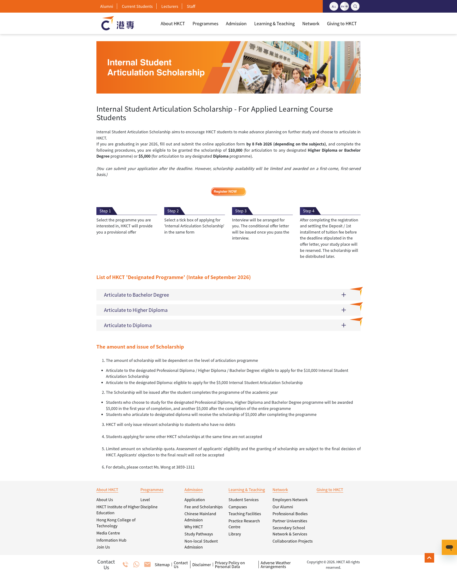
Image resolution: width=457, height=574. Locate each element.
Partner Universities (290, 521)
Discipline (149, 506)
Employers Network (290, 499)
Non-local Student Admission (201, 544)
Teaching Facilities (244, 513)
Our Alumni (283, 506)
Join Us (103, 547)
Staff (191, 6)
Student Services (243, 499)
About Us (104, 499)
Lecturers (169, 6)
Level (145, 499)
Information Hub (111, 540)
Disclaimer (201, 564)
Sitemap (162, 564)
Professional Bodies (290, 513)
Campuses (237, 506)
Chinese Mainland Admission (200, 517)
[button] (228, 294)
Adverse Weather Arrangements (276, 564)
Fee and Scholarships (203, 506)
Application (194, 499)
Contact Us (181, 564)
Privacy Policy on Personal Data (230, 564)
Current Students (137, 6)
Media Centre (108, 533)
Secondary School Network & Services (290, 531)
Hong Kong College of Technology (115, 523)
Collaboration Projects (293, 541)
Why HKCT (193, 526)
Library (234, 534)
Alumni (106, 6)
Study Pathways (198, 534)
